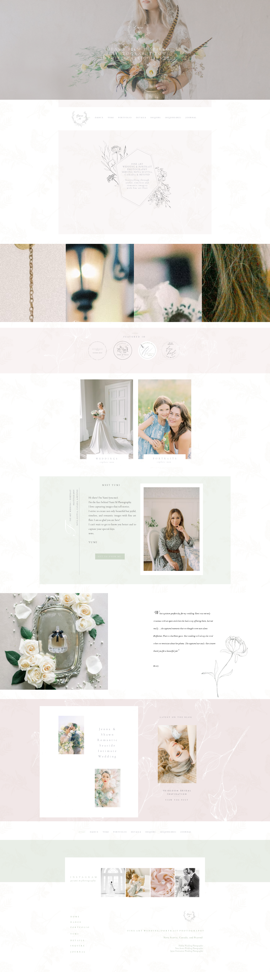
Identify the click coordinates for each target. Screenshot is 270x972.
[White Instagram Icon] (81, 960)
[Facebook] (72, 960)
